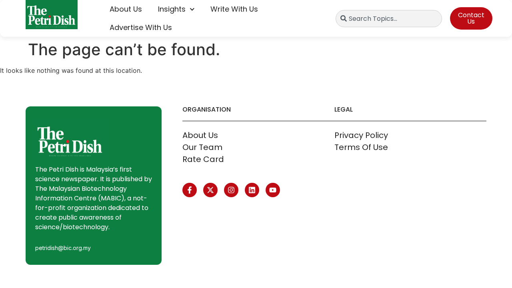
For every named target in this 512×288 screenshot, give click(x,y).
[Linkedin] (252, 190)
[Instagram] (231, 190)
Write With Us (234, 9)
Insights (172, 9)
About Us (126, 9)
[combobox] (389, 18)
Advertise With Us (141, 27)
